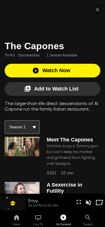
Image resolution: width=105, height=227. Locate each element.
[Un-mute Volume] (88, 202)
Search (87, 224)
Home (16, 224)
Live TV (38, 224)
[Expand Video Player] (99, 202)
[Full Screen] (78, 201)
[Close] (97, 9)
